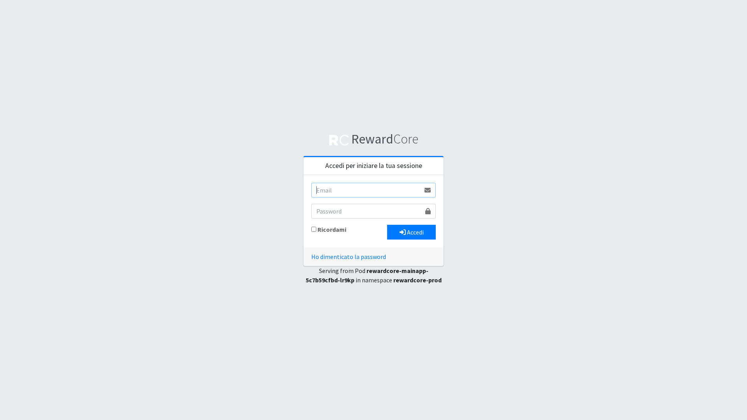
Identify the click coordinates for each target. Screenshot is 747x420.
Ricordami (331, 229)
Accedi (415, 232)
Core (384, 139)
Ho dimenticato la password (348, 257)
